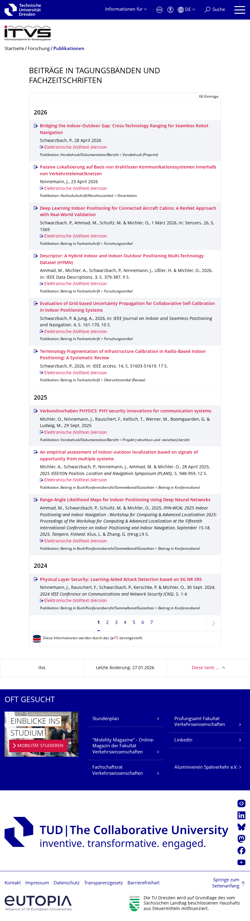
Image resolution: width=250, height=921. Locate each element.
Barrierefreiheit (143, 883)
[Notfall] (159, 10)
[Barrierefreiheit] (170, 10)
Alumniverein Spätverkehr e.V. (206, 767)
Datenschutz (67, 883)
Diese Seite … (205, 668)
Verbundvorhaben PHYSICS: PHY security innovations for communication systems (125, 411)
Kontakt (13, 883)
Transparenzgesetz (103, 883)
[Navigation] (239, 10)
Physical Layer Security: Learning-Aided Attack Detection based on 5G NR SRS (121, 580)
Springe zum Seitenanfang (225, 883)
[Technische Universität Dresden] (23, 10)
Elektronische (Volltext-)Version (75, 148)
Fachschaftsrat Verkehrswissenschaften (117, 770)
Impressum (37, 883)
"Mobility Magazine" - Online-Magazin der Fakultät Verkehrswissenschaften (123, 746)
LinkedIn (183, 740)
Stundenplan (105, 719)
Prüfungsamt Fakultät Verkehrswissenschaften (199, 722)
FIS (116, 638)
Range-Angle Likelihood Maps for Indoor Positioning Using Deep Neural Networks (125, 500)
